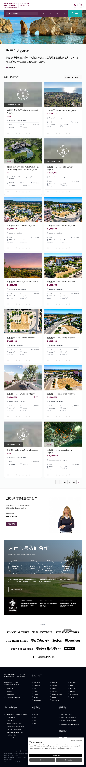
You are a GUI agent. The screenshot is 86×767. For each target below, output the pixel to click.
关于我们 (36, 714)
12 (65, 482)
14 (74, 482)
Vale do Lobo (38, 700)
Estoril (72, 685)
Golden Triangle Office (14, 723)
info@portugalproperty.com (70, 724)
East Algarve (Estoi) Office (15, 732)
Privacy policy (76, 740)
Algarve (54, 682)
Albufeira (37, 682)
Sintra (54, 697)
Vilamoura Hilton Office (14, 729)
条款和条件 (10, 688)
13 (69, 482)
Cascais (54, 685)
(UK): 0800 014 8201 (67, 714)
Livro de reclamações (13, 697)
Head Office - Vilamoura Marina (17, 714)
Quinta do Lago (57, 694)
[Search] (75, 12)
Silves (36, 697)
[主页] (16, 5)
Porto (36, 694)
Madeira (55, 691)
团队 (35, 717)
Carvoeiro (37, 685)
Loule (36, 691)
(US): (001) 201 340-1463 (68, 717)
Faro (35, 688)
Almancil (73, 682)
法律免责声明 (10, 694)
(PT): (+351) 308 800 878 (68, 720)
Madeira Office (11, 735)
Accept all (56, 756)
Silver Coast (74, 694)
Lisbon (72, 688)
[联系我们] (75, 5)
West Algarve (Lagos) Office (15, 726)
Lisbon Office (11, 717)
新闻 (35, 723)
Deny (42, 760)
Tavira (72, 697)
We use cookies (35, 742)
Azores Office (11, 738)
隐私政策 (9, 691)
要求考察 (23, 94)
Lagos (54, 688)
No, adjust (69, 760)
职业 (35, 720)
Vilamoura (55, 700)
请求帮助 (11, 524)
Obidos (72, 691)
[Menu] (81, 5)
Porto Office (10, 720)
